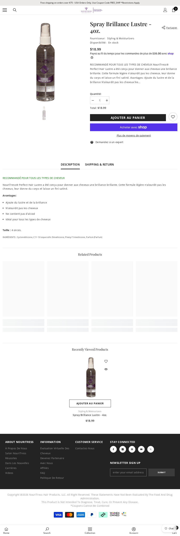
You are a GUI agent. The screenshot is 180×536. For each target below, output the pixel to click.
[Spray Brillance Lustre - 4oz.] (90, 377)
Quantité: (96, 94)
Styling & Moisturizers (120, 38)
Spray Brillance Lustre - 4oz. (90, 415)
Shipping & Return (99, 164)
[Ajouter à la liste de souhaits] (106, 361)
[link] (173, 116)
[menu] (5, 10)
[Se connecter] (165, 10)
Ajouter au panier (128, 118)
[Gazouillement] (150, 449)
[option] (44, 62)
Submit (161, 472)
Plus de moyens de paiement (134, 135)
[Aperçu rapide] (106, 369)
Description (70, 164)
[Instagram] (122, 449)
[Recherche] (15, 10)
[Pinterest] (132, 449)
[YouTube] (141, 449)
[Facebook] (113, 449)
